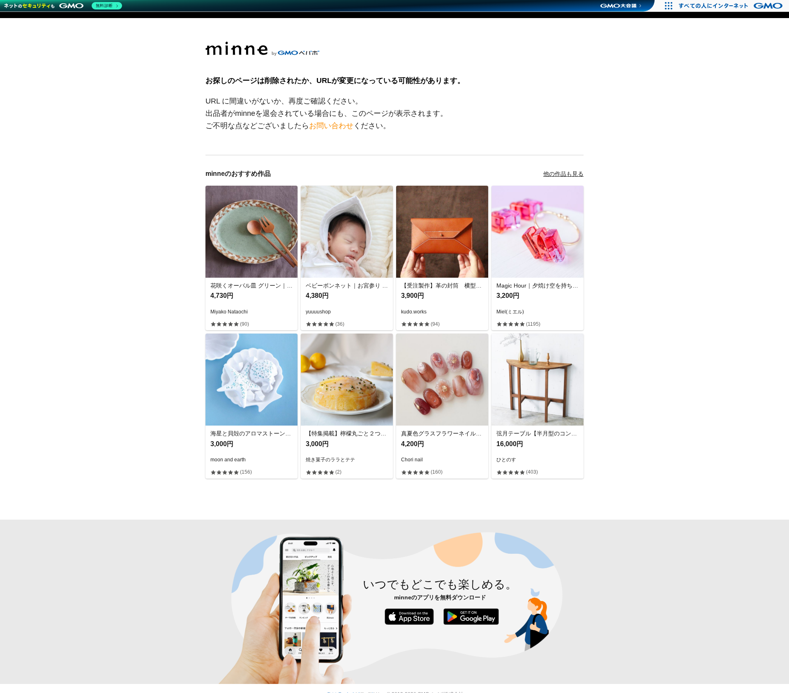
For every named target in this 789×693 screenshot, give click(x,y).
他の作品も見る (563, 173)
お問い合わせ (331, 126)
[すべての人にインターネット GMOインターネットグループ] (731, 6)
